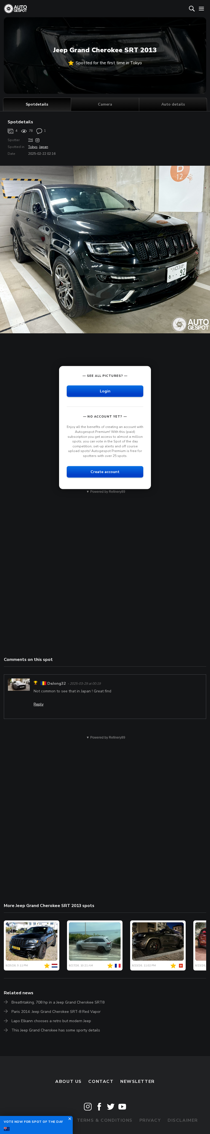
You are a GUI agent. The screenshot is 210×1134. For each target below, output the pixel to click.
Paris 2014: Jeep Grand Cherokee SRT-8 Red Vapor (56, 1011)
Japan (43, 147)
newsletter (137, 1081)
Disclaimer (183, 1120)
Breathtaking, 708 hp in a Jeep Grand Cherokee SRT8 (57, 1002)
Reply (38, 704)
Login (105, 391)
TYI (30, 140)
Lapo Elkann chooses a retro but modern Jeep (51, 1021)
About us (68, 1081)
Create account (105, 471)
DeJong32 (56, 683)
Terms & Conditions (105, 1120)
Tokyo (32, 147)
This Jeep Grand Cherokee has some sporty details (55, 1030)
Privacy (150, 1120)
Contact (100, 1081)
